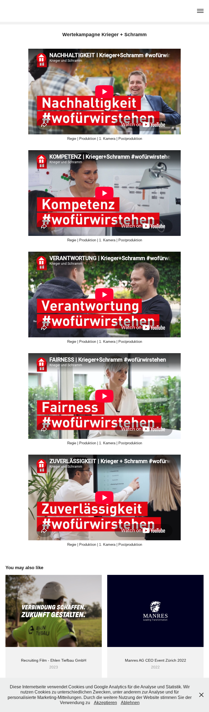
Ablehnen (130, 702)
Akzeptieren (105, 702)
